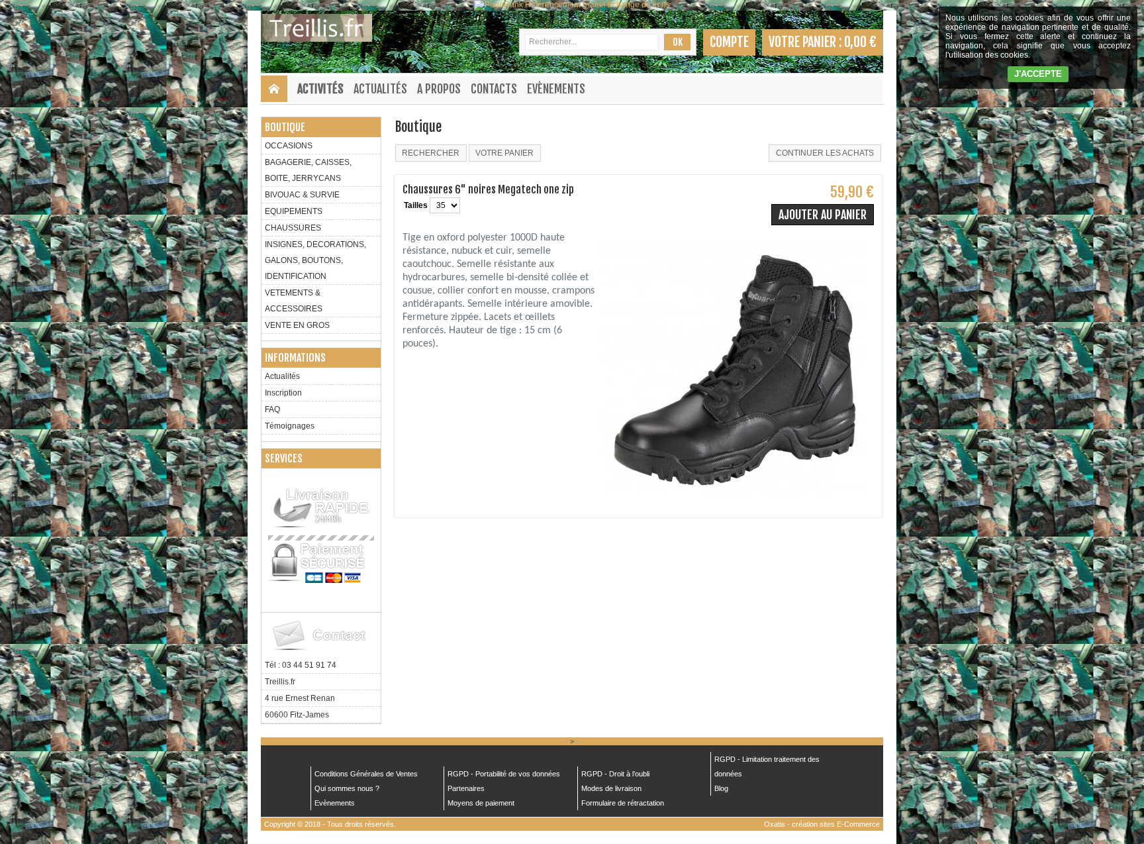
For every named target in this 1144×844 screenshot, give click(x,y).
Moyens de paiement (481, 803)
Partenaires (466, 788)
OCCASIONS (288, 145)
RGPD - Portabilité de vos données (504, 774)
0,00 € (860, 42)
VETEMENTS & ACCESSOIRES (293, 300)
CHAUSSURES (293, 228)
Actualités (380, 88)
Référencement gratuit (565, 4)
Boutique (285, 127)
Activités (320, 88)
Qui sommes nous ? (346, 788)
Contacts (494, 88)
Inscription (283, 392)
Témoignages (289, 426)
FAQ (272, 409)
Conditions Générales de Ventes (366, 774)
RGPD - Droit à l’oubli (615, 774)
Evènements (556, 88)
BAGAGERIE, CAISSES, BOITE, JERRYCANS (308, 170)
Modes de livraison (611, 788)
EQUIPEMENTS (293, 211)
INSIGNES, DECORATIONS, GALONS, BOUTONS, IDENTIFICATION (315, 260)
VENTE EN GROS (297, 325)
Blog (721, 788)
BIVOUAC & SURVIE (302, 194)
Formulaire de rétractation (622, 803)
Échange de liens (638, 4)
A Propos (439, 88)
